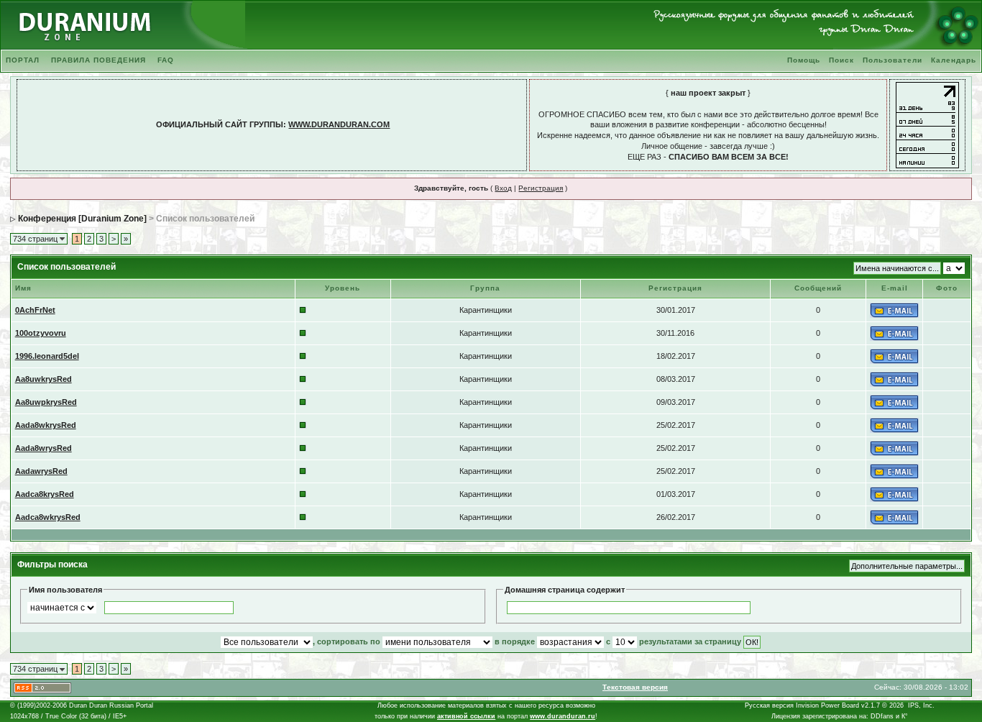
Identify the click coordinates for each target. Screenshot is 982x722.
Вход (503, 188)
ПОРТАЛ (23, 60)
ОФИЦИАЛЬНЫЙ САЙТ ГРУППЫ (219, 124)
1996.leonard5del (47, 356)
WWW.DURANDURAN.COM (339, 124)
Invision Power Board (827, 705)
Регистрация (540, 188)
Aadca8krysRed (44, 494)
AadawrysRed (41, 471)
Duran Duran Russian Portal (111, 705)
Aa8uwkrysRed (43, 379)
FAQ (165, 60)
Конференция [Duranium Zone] (82, 219)
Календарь (953, 60)
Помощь (803, 60)
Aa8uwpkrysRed (46, 402)
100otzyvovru (40, 333)
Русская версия (769, 705)
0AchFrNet (35, 310)
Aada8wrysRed (43, 448)
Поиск (841, 60)
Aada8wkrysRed (45, 425)
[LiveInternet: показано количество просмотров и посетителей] (927, 124)
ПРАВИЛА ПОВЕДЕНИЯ (98, 60)
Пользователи (892, 60)
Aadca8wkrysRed (48, 517)
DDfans (882, 716)
